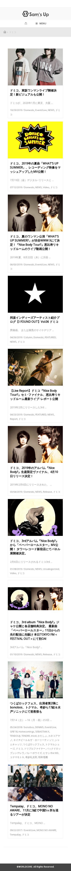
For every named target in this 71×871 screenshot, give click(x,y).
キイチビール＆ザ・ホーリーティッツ (33, 740)
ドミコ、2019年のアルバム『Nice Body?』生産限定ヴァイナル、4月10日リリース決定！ (34, 472)
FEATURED (50, 337)
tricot (34, 735)
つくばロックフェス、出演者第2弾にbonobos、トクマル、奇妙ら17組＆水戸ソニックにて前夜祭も (35, 707)
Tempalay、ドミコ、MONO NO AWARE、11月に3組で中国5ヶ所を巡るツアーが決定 (34, 810)
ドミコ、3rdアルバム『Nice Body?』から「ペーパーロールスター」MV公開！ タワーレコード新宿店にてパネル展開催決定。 (35, 547)
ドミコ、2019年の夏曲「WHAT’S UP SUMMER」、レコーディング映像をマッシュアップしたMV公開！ (35, 167)
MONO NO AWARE (46, 830)
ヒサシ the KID (50, 753)
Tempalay (15, 834)
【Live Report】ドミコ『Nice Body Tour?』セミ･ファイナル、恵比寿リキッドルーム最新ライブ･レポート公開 (35, 395)
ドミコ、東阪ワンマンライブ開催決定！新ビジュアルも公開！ (33, 92)
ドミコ (54, 187)
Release (47, 491)
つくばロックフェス (33, 744)
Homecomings (26, 731)
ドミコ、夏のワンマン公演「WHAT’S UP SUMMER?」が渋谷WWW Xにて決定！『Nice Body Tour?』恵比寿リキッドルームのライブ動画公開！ (35, 242)
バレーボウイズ (33, 753)
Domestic (29, 110)
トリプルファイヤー (34, 748)
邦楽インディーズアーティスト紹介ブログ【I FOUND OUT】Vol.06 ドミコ (35, 320)
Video (46, 187)
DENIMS (39, 727)
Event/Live (41, 110)
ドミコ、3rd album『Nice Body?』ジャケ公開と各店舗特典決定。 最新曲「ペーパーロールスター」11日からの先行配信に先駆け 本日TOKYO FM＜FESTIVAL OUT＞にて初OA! (35, 630)
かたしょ (42, 735)
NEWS (51, 110)
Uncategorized (51, 569)
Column (28, 337)
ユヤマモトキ (17, 757)
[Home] (5, 32)
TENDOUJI (15, 735)
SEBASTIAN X (42, 731)
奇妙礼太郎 (31, 757)
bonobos (29, 727)
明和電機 (43, 757)
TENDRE (25, 735)
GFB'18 (13, 731)
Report (13, 419)
